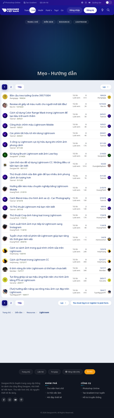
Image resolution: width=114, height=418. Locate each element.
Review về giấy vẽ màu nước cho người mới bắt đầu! (38, 104)
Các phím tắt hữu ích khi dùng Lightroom (32, 133)
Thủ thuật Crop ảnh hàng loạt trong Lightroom (35, 215)
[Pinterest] (21, 399)
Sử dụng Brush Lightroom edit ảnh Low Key (34, 153)
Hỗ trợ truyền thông (92, 397)
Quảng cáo (96, 2)
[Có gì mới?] (102, 10)
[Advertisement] (57, 49)
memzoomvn (101, 240)
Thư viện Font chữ (55, 388)
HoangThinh (14, 192)
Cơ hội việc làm (54, 392)
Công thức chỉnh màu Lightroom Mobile (32, 124)
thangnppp (14, 98)
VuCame (13, 283)
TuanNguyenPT (15, 295)
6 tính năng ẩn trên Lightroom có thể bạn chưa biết (38, 268)
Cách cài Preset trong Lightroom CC (29, 259)
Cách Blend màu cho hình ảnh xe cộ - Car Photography (40, 198)
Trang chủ (29, 10)
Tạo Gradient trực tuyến (94, 392)
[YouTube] (15, 399)
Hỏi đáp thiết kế (54, 397)
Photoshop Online (12, 2)
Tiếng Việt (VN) (73, 372)
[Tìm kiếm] (108, 10)
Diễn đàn (35, 10)
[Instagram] (9, 399)
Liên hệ (45, 2)
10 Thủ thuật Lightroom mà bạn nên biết (32, 206)
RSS (90, 371)
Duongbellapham (99, 166)
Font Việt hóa (52, 10)
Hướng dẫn (43, 10)
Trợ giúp (54, 372)
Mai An (12, 107)
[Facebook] (3, 399)
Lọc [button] (104, 87)
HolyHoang (14, 254)
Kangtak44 (14, 156)
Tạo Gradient (31, 2)
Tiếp (20, 87)
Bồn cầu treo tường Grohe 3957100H (30, 95)
